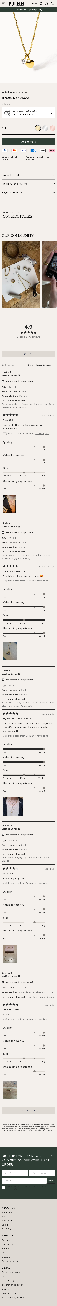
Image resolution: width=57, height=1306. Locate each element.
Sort (30, 365)
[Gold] (38, 128)
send (50, 1180)
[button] (15, 92)
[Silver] (45, 128)
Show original (42, 434)
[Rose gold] (52, 128)
